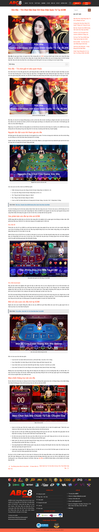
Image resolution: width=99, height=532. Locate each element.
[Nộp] (89, 10)
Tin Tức (31, 3)
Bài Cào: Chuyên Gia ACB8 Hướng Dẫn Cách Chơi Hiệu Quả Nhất (81, 29)
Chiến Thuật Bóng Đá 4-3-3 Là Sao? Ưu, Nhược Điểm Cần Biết (81, 52)
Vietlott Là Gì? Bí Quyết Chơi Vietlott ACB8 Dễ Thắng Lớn (80, 33)
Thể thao (37, 3)
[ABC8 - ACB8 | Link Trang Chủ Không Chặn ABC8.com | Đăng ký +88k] (15, 3)
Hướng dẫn (64, 3)
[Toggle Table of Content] (66, 64)
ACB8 (9, 500)
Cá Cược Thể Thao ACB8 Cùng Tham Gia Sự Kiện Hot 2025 (81, 38)
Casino (43, 3)
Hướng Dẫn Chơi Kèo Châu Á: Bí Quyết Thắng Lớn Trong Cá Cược (81, 24)
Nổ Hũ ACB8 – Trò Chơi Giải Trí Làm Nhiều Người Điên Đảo (81, 42)
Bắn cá (53, 3)
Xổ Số (57, 3)
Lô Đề (48, 3)
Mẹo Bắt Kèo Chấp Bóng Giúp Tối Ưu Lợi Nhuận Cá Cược (82, 19)
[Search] (70, 3)
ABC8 (26, 3)
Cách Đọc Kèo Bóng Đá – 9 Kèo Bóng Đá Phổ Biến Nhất (81, 47)
